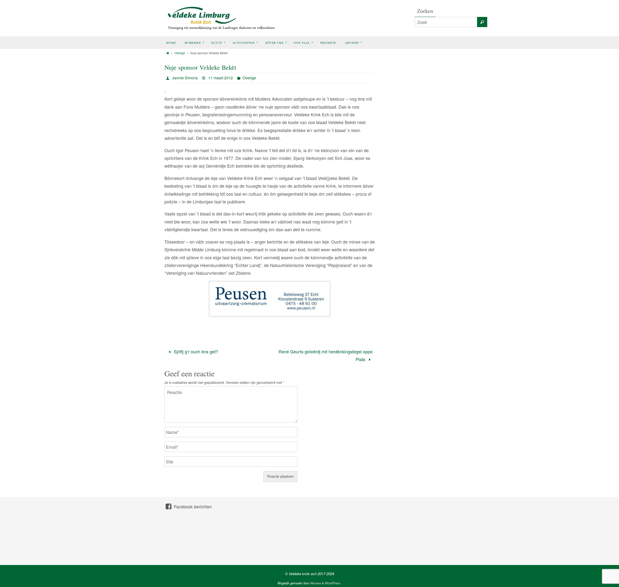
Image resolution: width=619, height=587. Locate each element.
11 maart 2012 (220, 78)
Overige (180, 53)
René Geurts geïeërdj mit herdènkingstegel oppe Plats (326, 355)
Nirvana (315, 583)
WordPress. (333, 583)
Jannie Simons (185, 78)
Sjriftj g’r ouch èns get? (195, 351)
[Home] (168, 53)
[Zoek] (482, 22)
